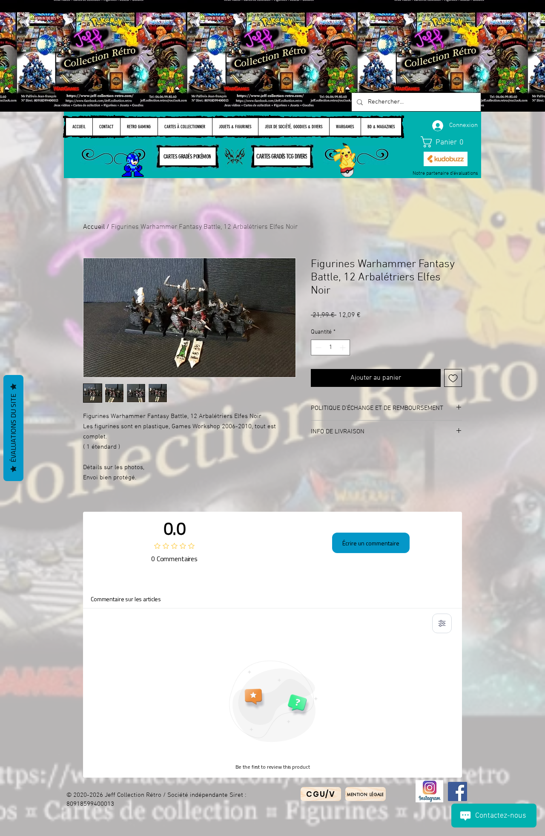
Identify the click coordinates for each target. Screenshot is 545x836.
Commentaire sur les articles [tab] (126, 598)
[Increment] (343, 347)
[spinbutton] (330, 347)
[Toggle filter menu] (442, 623)
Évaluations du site (13, 428)
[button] (446, 141)
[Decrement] (317, 347)
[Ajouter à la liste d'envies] (453, 378)
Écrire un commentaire (370, 543)
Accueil (94, 227)
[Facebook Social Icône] (457, 791)
